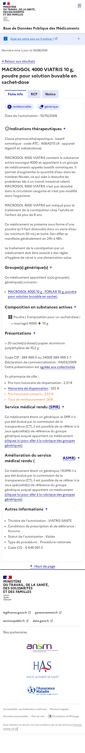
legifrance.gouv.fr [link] (15, 613)
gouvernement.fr (46, 613)
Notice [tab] (50, 94)
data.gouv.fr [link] (41, 621)
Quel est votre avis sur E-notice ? (32, 39)
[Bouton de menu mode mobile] (79, 6)
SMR (54, 407)
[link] (41, 28)
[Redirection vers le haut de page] (65, 128)
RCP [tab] (34, 94)
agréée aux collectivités (57, 367)
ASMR (68, 458)
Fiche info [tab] (15, 94)
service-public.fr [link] (14, 621)
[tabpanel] (42, 329)
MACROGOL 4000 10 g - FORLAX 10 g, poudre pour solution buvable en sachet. (42, 294)
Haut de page (44, 566)
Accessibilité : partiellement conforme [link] (25, 709)
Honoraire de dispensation (28, 388)
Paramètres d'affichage (65, 716)
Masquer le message (79, 38)
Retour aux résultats (20, 61)
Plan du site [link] (37, 716)
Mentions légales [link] (59, 709)
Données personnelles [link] (15, 716)
